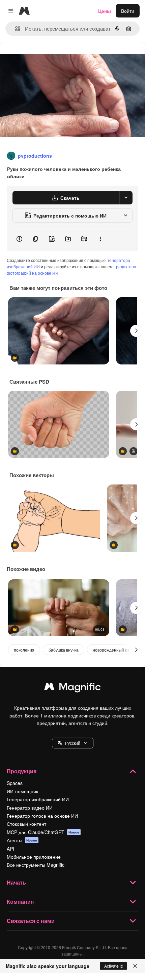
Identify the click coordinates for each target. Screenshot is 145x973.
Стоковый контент (26, 823)
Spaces (15, 783)
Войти (127, 10)
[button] (72, 743)
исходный (45, 57)
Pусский (72, 743)
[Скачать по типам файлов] (126, 197)
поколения (24, 650)
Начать (16, 882)
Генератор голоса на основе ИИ (42, 815)
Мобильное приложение (34, 856)
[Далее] (136, 330)
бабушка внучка (64, 650)
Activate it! (113, 966)
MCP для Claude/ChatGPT (43, 832)
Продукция (21, 771)
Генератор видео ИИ (30, 807)
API (10, 848)
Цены (104, 10)
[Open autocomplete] (15, 28)
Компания (20, 901)
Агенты (22, 840)
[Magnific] (72, 688)
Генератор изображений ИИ (38, 799)
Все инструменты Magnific (35, 864)
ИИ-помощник (22, 791)
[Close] (135, 966)
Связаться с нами (31, 921)
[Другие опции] (100, 239)
